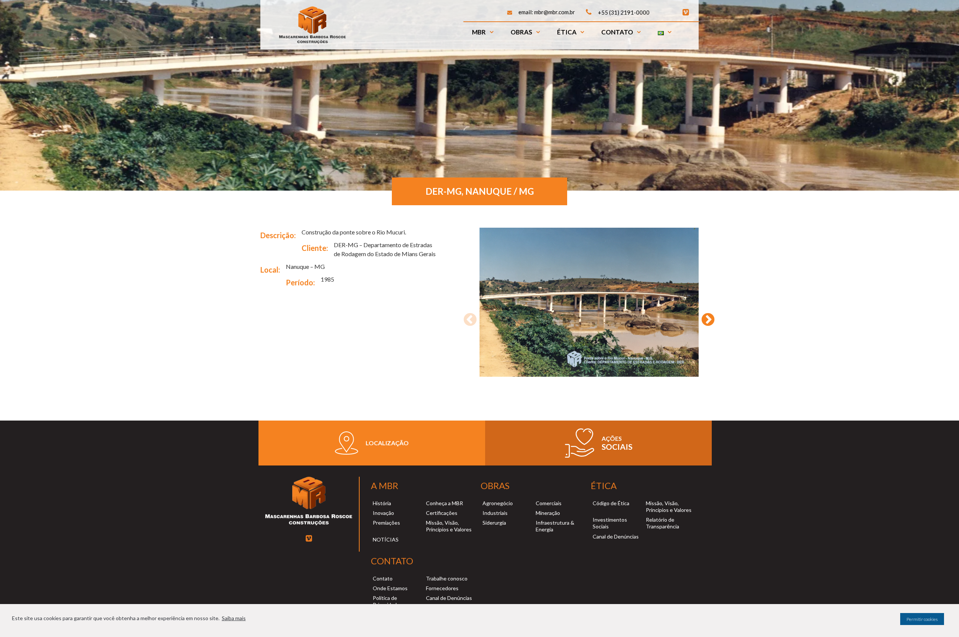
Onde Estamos (390, 588)
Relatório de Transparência (662, 523)
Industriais (495, 513)
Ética (567, 32)
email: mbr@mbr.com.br (546, 12)
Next (704, 316)
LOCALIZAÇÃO (387, 442)
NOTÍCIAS (386, 539)
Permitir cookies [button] (922, 619)
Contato (617, 32)
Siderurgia (494, 522)
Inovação (383, 513)
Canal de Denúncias (616, 536)
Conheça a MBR (444, 503)
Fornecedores (442, 588)
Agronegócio (497, 503)
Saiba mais (234, 618)
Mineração (548, 513)
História (382, 503)
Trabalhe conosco (447, 578)
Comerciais (549, 503)
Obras (521, 32)
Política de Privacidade (386, 601)
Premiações (386, 522)
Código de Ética (611, 503)
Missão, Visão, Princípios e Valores (449, 526)
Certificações (441, 513)
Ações (612, 438)
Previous (466, 316)
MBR (479, 32)
